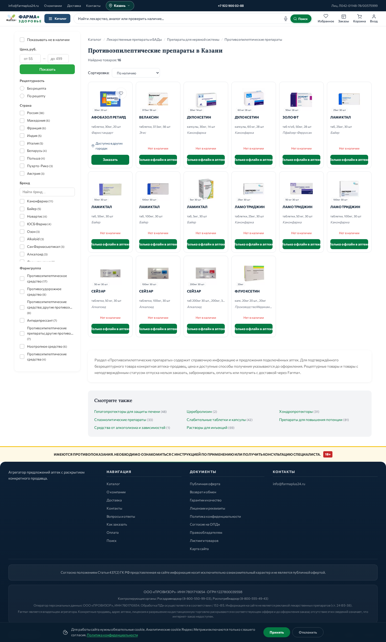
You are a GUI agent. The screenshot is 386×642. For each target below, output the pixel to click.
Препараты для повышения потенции (310, 419)
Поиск (112, 540)
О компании (53, 5)
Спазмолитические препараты (120, 419)
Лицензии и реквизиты (207, 508)
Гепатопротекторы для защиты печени (127, 411)
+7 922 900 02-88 (231, 5)
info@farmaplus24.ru (23, 5)
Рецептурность (32, 81)
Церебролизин (199, 411)
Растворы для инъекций (207, 427)
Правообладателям (206, 532)
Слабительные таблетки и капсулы (216, 419)
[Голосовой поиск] (285, 18)
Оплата (113, 532)
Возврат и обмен (203, 492)
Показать (47, 69)
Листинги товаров (204, 540)
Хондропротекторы (296, 411)
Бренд (25, 183)
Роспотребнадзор (226, 598)
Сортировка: (98, 72)
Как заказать (117, 524)
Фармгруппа (30, 268)
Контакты (93, 5)
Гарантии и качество (206, 500)
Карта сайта (199, 549)
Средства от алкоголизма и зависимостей (129, 427)
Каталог (60, 18)
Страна (26, 105)
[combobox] (193, 18)
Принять (277, 632)
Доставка (74, 5)
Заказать (110, 159)
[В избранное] (121, 93)
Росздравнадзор (169, 598)
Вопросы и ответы (121, 516)
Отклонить (308, 632)
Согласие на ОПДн (205, 524)
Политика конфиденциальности (112, 635)
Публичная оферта (205, 484)
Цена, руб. (28, 49)
